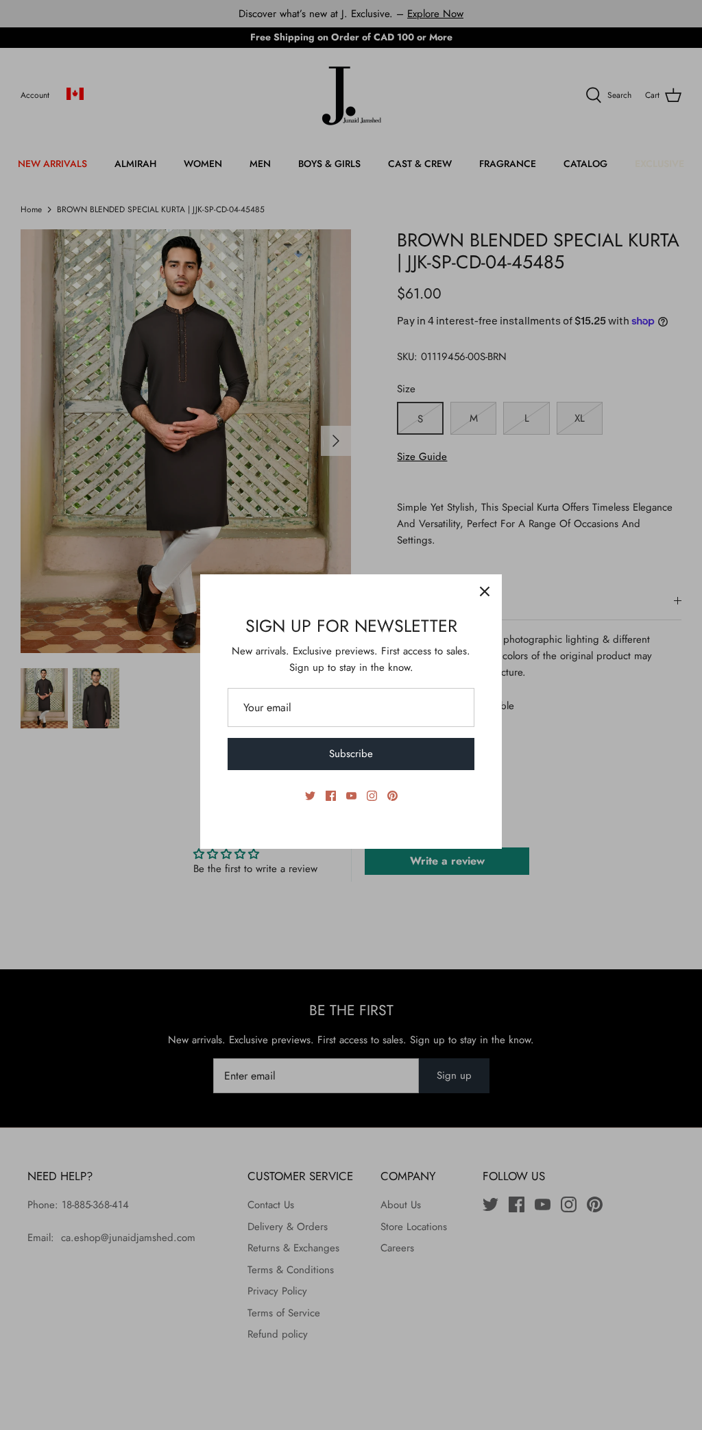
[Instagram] (372, 796)
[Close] (485, 591)
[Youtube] (351, 796)
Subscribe (351, 753)
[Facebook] (331, 796)
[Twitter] (310, 796)
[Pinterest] (392, 796)
